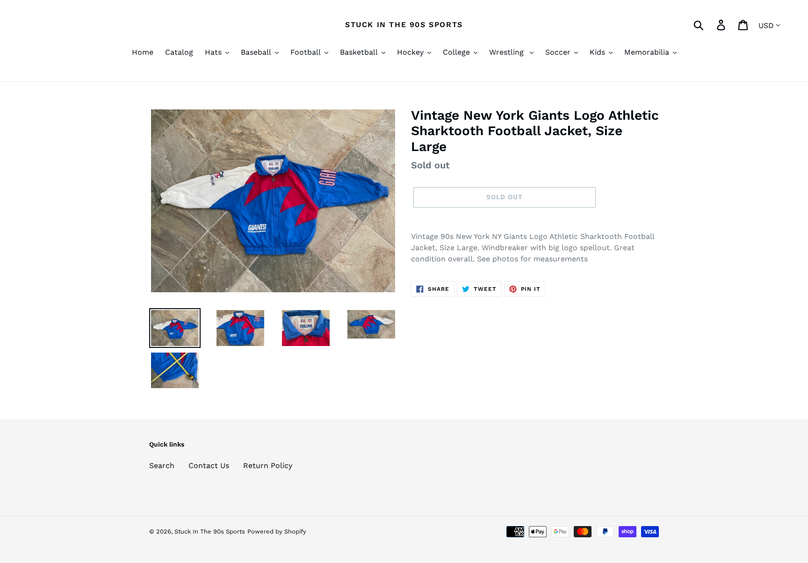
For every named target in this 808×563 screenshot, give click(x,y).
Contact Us (208, 465)
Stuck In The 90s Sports (404, 24)
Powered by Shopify (276, 531)
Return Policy (267, 465)
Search (161, 465)
